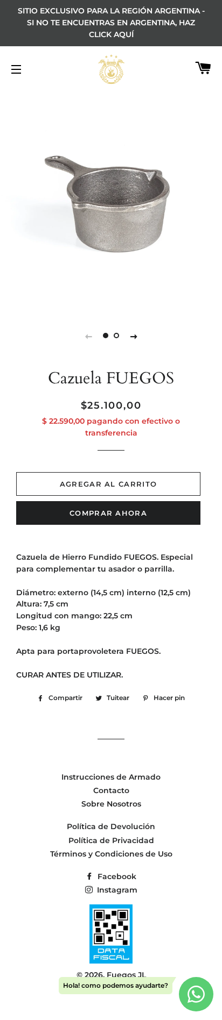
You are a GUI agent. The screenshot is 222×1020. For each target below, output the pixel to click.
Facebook (115, 876)
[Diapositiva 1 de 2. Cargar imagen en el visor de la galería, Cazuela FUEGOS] (105, 336)
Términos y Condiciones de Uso (111, 854)
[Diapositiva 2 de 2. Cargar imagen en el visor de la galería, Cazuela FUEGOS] (116, 336)
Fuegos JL (126, 975)
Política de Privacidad (111, 840)
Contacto (111, 790)
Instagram (116, 890)
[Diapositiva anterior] (88, 336)
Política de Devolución (111, 826)
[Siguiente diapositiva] (133, 336)
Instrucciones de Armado (111, 777)
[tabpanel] (111, 200)
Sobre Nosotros (111, 804)
